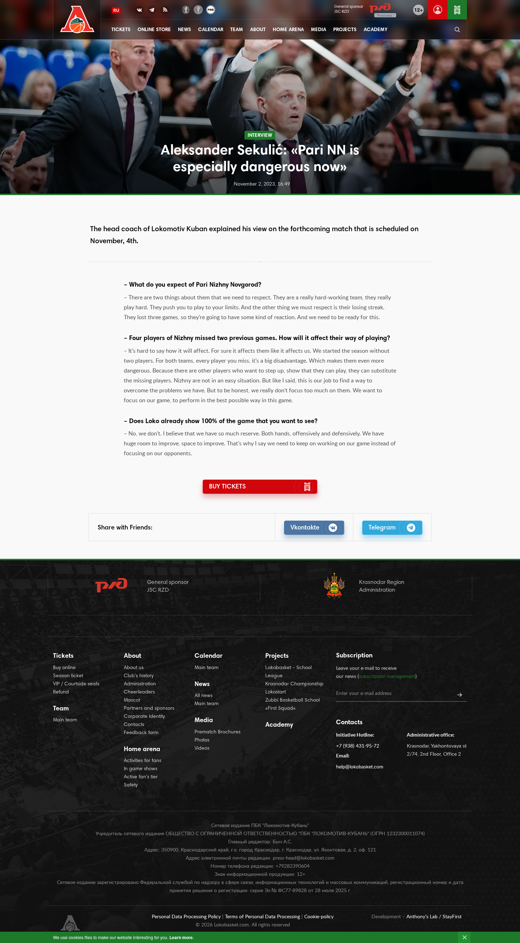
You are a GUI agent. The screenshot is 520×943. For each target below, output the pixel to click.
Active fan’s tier (141, 777)
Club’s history (139, 676)
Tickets (121, 30)
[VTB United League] (185, 9)
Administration (140, 684)
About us (134, 668)
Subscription (354, 656)
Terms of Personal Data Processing (263, 916)
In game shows (140, 769)
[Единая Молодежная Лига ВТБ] (198, 9)
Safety (131, 785)
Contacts (134, 724)
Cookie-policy (319, 916)
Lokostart (275, 692)
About (258, 30)
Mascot (132, 700)
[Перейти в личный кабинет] (437, 9)
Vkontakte (304, 528)
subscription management (387, 676)
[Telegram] (152, 11)
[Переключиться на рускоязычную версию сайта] (116, 10)
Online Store (154, 30)
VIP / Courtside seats (76, 684)
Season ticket (68, 676)
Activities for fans (142, 760)
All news (204, 695)
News (184, 30)
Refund (61, 692)
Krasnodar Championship (294, 684)
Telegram (382, 528)
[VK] (139, 11)
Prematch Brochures (218, 732)
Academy (375, 30)
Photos (202, 740)
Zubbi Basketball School (292, 700)
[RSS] (165, 11)
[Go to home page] (77, 19)
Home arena (288, 30)
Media (318, 30)
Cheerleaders (139, 692)
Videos (202, 748)
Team (236, 30)
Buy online (64, 668)
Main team (65, 720)
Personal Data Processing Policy (187, 916)
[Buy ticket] (457, 9)
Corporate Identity (144, 716)
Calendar (210, 30)
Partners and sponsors (149, 708)
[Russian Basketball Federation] (210, 9)
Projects (345, 30)
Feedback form (141, 733)
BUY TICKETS (227, 487)
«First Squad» (280, 708)
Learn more (181, 937)
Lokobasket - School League (288, 672)
